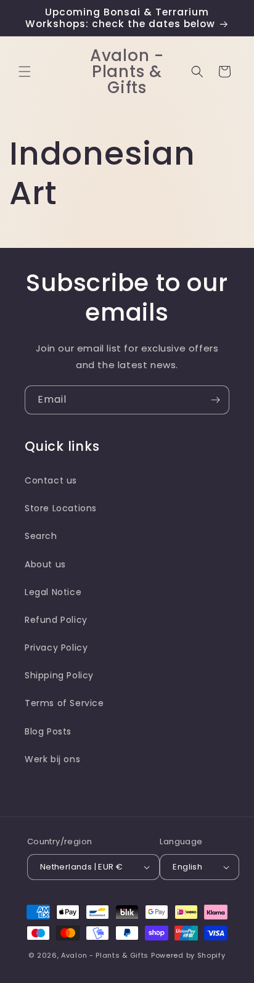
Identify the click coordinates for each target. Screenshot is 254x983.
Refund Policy (56, 620)
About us (45, 564)
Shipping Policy (59, 675)
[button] (24, 71)
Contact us (51, 480)
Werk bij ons (52, 759)
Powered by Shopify (188, 955)
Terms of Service (64, 703)
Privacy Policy (56, 647)
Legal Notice (53, 592)
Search (41, 536)
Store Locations (61, 508)
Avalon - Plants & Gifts (105, 955)
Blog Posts (48, 731)
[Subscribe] (215, 399)
